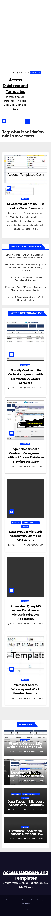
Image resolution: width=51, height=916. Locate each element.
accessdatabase (34, 213)
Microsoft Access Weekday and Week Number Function (25, 689)
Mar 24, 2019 (16, 698)
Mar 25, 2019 (16, 624)
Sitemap (29, 910)
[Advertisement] (25, 33)
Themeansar (25, 903)
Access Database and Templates (15, 86)
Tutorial (25, 199)
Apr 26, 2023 (16, 388)
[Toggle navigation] (27, 121)
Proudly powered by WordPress (18, 900)
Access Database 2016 (31, 522)
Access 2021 (25, 365)
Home (21, 910)
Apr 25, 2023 (16, 467)
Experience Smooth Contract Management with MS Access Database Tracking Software (25, 268)
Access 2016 (15, 522)
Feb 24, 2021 (16, 545)
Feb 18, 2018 (16, 213)
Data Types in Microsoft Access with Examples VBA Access (25, 536)
